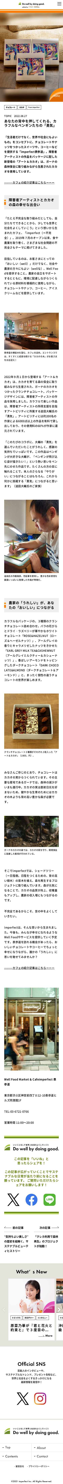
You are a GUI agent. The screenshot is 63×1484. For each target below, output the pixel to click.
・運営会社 (19, 1466)
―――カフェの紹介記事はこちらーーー (29, 182)
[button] (59, 1310)
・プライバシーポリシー (37, 1466)
